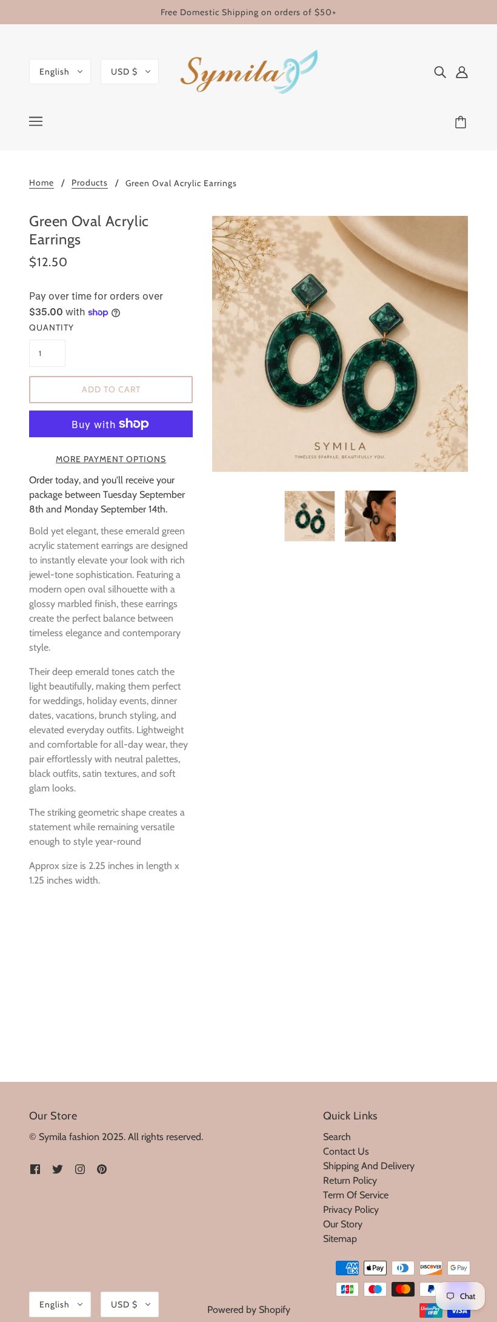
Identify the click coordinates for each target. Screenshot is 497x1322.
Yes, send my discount (251, 709)
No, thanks (251, 753)
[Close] (350, 548)
